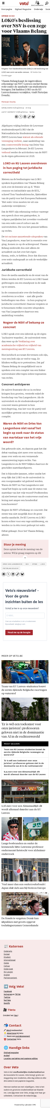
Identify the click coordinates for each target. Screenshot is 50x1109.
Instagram (8, 994)
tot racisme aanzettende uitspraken (24, 237)
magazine (12, 1052)
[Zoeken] (46, 3)
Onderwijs (38, 9)
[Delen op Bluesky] (33, 117)
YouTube (7, 1000)
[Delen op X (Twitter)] (21, 117)
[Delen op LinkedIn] (25, 117)
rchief (7, 1055)
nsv (27, 564)
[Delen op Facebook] (16, 117)
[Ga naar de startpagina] (24, 3)
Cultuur (7, 966)
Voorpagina (6, 9)
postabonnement (23, 1036)
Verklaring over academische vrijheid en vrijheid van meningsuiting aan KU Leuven (21, 345)
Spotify (7, 1003)
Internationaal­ (9, 960)
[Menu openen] (3, 3)
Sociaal (7, 954)
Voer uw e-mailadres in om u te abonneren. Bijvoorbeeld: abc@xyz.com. (20, 622)
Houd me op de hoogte (19, 632)
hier (13, 1093)
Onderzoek (8, 969)
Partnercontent (10, 978)
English (7, 975)
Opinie (6, 963)
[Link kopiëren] (29, 117)
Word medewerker (37, 5)
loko (43, 564)
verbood (6, 152)
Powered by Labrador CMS (25, 1105)
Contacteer (12, 1039)
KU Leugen (8, 972)
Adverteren (11, 1033)
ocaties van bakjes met (14, 1058)
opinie (34, 564)
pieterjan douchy (11, 568)
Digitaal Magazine (23, 9)
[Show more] (25, 557)
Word (8, 1030)
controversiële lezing (17, 145)
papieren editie (30, 1058)
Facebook (8, 991)
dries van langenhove (12, 564)
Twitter (7, 997)
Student (7, 957)
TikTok (18, 994)
